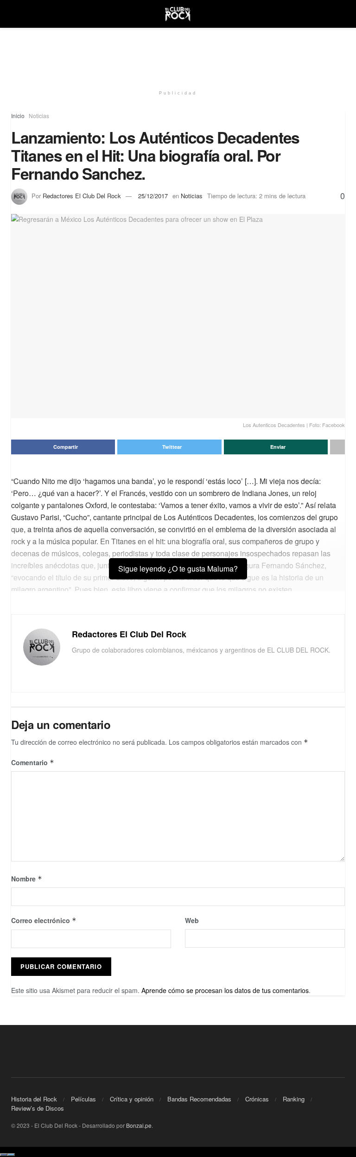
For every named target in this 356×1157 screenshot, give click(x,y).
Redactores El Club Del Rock (82, 195)
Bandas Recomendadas (199, 1098)
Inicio (18, 115)
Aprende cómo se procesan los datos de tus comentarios (225, 990)
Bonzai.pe (139, 1125)
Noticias (39, 115)
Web (192, 920)
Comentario (32, 762)
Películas (83, 1098)
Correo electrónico (43, 920)
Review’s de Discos (37, 1108)
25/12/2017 (153, 195)
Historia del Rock (34, 1098)
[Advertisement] (178, 55)
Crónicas (257, 1098)
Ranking (294, 1098)
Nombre (26, 878)
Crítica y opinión (131, 1098)
